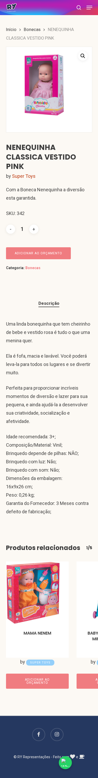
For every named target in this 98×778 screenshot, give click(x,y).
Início (11, 29)
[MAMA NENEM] (37, 592)
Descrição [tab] (48, 303)
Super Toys (24, 176)
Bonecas (32, 29)
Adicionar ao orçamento (38, 253)
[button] (89, 7)
